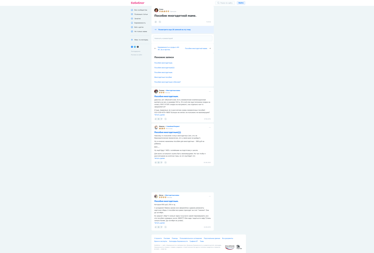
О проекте (158, 238)
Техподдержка (135, 51)
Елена (161, 9)
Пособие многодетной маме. (196, 48)
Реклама (167, 238)
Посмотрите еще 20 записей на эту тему (174, 30)
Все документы (227, 238)
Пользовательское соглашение (191, 238)
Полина (161, 90)
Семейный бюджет (173, 126)
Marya (161, 195)
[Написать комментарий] (182, 38)
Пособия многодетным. (163, 63)
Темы (202, 241)
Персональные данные (212, 238)
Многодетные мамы (173, 90)
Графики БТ (194, 241)
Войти (241, 3)
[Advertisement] (231, 36)
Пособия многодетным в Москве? (167, 82)
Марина (161, 126)
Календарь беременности (178, 241)
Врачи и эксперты (160, 241)
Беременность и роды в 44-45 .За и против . (169, 48)
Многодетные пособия (163, 77)
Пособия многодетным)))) (164, 68)
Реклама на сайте (136, 55)
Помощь (175, 238)
